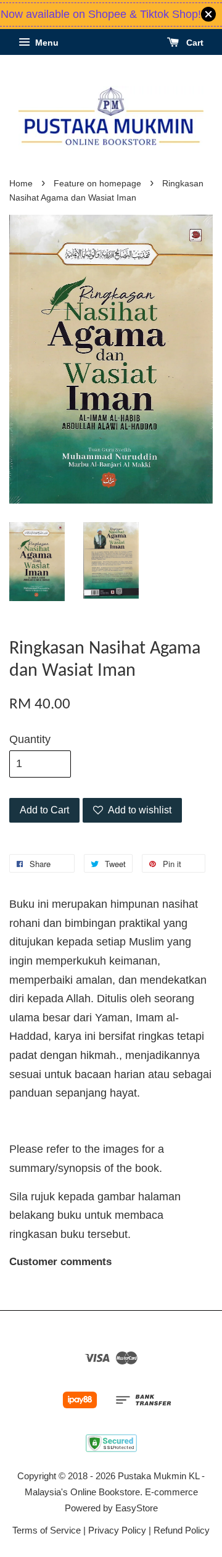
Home (21, 183)
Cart (194, 43)
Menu (46, 43)
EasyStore (136, 1508)
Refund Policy (182, 1530)
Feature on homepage (97, 183)
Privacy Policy (117, 1530)
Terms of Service (46, 1530)
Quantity (30, 739)
